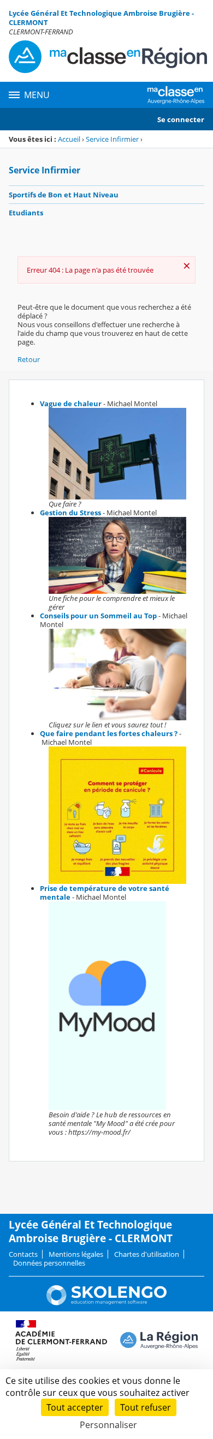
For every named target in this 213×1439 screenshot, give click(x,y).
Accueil (69, 139)
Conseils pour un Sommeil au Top (98, 616)
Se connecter (180, 119)
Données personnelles (49, 1263)
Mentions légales (76, 1254)
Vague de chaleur (71, 403)
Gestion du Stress (70, 512)
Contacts (23, 1254)
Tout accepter (74, 1407)
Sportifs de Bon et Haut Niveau (64, 195)
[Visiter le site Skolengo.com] (106, 1303)
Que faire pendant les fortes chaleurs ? (108, 733)
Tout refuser (145, 1407)
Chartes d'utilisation (146, 1254)
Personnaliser (108, 1425)
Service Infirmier (112, 139)
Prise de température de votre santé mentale (104, 892)
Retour (28, 359)
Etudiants (26, 213)
